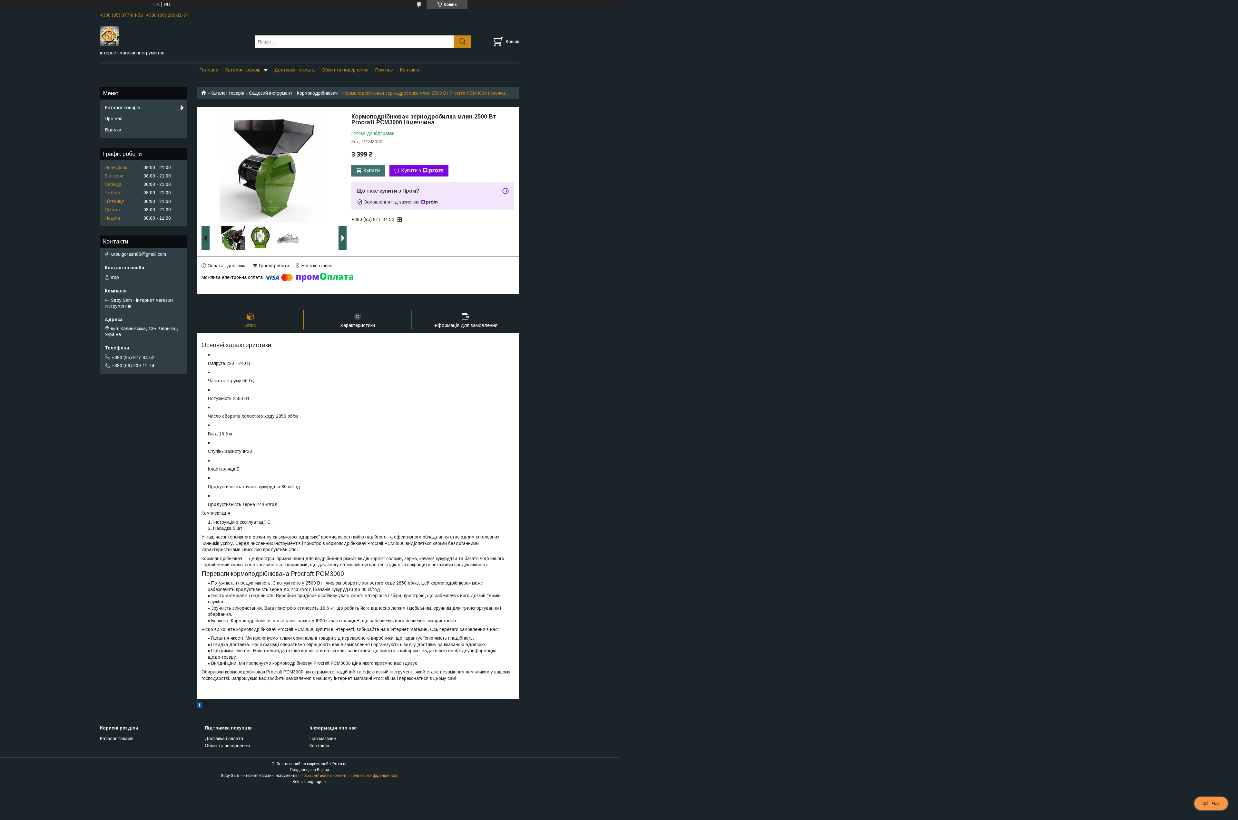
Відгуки (113, 129)
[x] (206, 706)
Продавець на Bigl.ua (309, 770)
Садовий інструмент (270, 93)
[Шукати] (462, 41)
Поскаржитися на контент (323, 775)
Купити (371, 170)
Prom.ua (340, 764)
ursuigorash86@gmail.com (138, 254)
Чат (1216, 803)
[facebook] (199, 706)
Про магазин (323, 738)
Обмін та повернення (344, 69)
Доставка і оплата (294, 69)
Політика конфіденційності (373, 775)
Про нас (384, 69)
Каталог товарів (242, 69)
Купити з (411, 170)
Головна (208, 69)
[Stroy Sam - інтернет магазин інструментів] (173, 35)
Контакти (410, 69)
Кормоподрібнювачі (318, 93)
